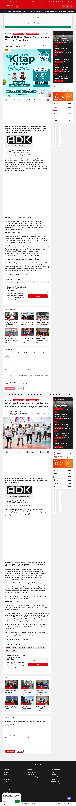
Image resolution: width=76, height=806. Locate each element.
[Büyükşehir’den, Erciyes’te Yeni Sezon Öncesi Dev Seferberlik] (27, 703)
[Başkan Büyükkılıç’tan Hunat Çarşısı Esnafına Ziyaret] (27, 319)
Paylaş (71, 803)
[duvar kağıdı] (19, 146)
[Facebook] (35, 764)
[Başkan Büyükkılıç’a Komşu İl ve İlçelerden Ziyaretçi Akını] (42, 335)
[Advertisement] (27, 114)
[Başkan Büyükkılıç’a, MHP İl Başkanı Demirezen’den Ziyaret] (11, 319)
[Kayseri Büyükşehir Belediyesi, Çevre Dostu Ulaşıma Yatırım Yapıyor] (27, 687)
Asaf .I (11, 411)
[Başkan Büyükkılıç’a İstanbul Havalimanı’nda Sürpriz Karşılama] (11, 703)
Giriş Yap (20, 751)
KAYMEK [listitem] (23, 282)
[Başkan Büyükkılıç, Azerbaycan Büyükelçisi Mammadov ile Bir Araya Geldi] (11, 687)
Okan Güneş (13, 45)
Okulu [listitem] (43, 647)
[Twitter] (40, 764)
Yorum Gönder (10, 751)
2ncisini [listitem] (8, 282)
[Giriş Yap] (71, 6)
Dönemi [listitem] (30, 647)
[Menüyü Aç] (17, 6)
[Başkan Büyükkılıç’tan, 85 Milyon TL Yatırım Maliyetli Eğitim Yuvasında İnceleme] (63, 40)
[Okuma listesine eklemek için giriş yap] (48, 100)
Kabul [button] (17, 801)
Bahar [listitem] (14, 647)
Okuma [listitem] (36, 282)
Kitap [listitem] (30, 282)
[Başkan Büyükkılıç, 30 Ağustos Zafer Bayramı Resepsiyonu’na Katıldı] (63, 49)
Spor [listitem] (7, 650)
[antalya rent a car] (54, 136)
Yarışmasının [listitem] (44, 282)
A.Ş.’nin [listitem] (8, 647)
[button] (67, 6)
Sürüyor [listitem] (14, 650)
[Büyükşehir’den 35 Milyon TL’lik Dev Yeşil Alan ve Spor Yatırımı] (11, 335)
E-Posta (30, 369)
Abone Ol (38, 296)
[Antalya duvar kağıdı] (60, 135)
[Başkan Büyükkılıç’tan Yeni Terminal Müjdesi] (42, 319)
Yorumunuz (13, 356)
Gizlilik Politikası (6, 801)
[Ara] (63, 6)
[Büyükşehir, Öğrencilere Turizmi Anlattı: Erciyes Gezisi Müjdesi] (42, 687)
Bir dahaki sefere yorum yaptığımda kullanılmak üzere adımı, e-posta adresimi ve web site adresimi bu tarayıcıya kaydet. (28, 376)
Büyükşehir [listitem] (22, 647)
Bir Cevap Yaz (10, 349)
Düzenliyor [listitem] (16, 282)
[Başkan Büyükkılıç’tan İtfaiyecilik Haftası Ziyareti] (27, 335)
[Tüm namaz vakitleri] (70, 87)
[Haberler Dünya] (9, 6)
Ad (6, 369)
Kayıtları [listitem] (37, 647)
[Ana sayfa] (5, 11)
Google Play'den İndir (38, 27)
